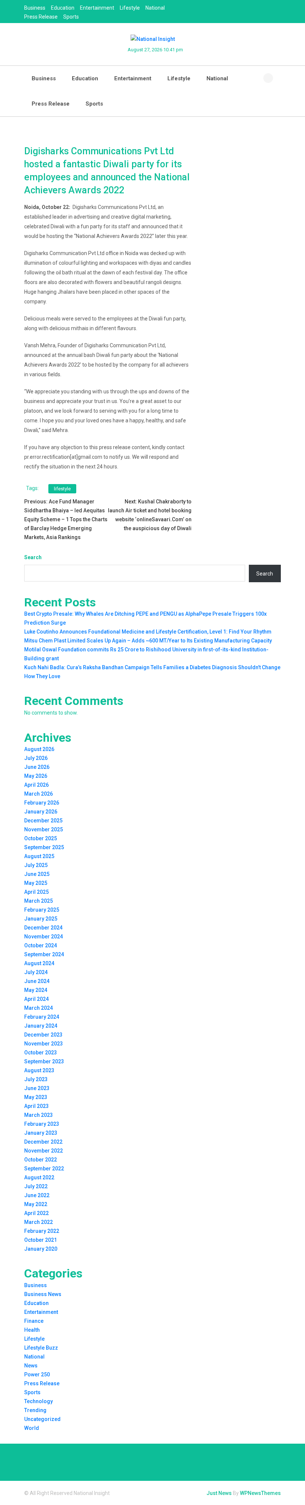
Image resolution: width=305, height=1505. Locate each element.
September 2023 (44, 1061)
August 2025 (39, 856)
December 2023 (43, 1035)
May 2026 (35, 776)
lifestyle (62, 489)
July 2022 (36, 1186)
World (31, 1428)
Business (34, 8)
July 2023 (36, 1079)
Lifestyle (130, 8)
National (155, 8)
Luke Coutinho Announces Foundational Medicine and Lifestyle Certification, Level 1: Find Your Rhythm (148, 632)
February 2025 (41, 910)
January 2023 (40, 1133)
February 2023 (41, 1124)
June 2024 (36, 981)
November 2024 (43, 937)
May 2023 (35, 1097)
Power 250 (37, 1374)
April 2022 (36, 1213)
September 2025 (44, 847)
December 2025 (43, 821)
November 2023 (43, 1044)
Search (33, 557)
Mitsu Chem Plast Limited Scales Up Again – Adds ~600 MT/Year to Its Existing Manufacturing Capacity (148, 641)
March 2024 (38, 1008)
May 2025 (35, 883)
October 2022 (40, 1160)
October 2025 (40, 838)
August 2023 (39, 1070)
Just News (219, 1493)
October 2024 (40, 945)
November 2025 (43, 829)
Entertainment (97, 8)
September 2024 (44, 954)
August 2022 (39, 1177)
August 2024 (39, 963)
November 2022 (43, 1151)
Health (32, 1330)
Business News (42, 1294)
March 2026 (38, 794)
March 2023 (38, 1115)
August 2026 (39, 749)
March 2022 (38, 1222)
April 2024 (36, 999)
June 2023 (36, 1088)
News (31, 1366)
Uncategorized (42, 1419)
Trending (35, 1410)
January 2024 (40, 1026)
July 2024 (36, 972)
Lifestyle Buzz (41, 1348)
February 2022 (41, 1231)
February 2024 (41, 1017)
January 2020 (40, 1249)
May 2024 (35, 990)
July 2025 (36, 865)
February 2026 (41, 803)
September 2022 (44, 1169)
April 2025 (36, 892)
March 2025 (38, 901)
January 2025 (40, 919)
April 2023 (36, 1106)
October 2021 (40, 1240)
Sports (71, 17)
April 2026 (36, 785)
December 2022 (43, 1142)
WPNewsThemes (260, 1493)
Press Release (41, 17)
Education (62, 8)
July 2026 (36, 758)
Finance (34, 1321)
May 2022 (35, 1204)
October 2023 (40, 1053)
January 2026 (40, 812)
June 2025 (36, 874)
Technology (38, 1401)
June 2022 (36, 1195)
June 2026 (36, 767)
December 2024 (43, 928)
